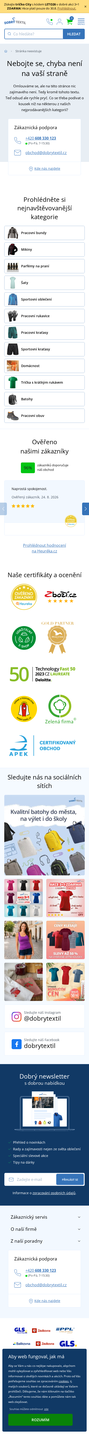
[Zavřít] (85, 6)
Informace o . (44, 1193)
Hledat (73, 34)
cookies (64, 1381)
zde (46, 1409)
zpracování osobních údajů (54, 1193)
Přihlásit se (70, 1179)
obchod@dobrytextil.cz (46, 152)
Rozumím (40, 1419)
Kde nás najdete (47, 168)
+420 (40, 138)
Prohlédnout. (66, 8)
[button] (85, 509)
